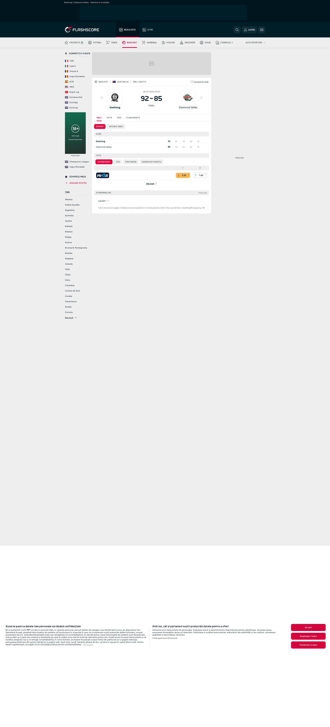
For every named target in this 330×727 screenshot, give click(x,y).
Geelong (114, 107)
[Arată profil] (115, 97)
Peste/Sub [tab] (130, 162)
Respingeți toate (308, 636)
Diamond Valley (188, 107)
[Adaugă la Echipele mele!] (102, 97)
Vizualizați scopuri (308, 645)
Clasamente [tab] (133, 117)
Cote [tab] (109, 117)
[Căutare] (237, 29)
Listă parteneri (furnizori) (164, 638)
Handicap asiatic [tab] (151, 162)
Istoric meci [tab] (116, 126)
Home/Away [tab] (104, 162)
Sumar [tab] (99, 126)
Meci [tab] (99, 117)
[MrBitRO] (102, 175)
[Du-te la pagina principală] (84, 30)
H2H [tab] (119, 117)
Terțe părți (88, 644)
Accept (308, 627)
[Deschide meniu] (261, 29)
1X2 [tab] (118, 162)
